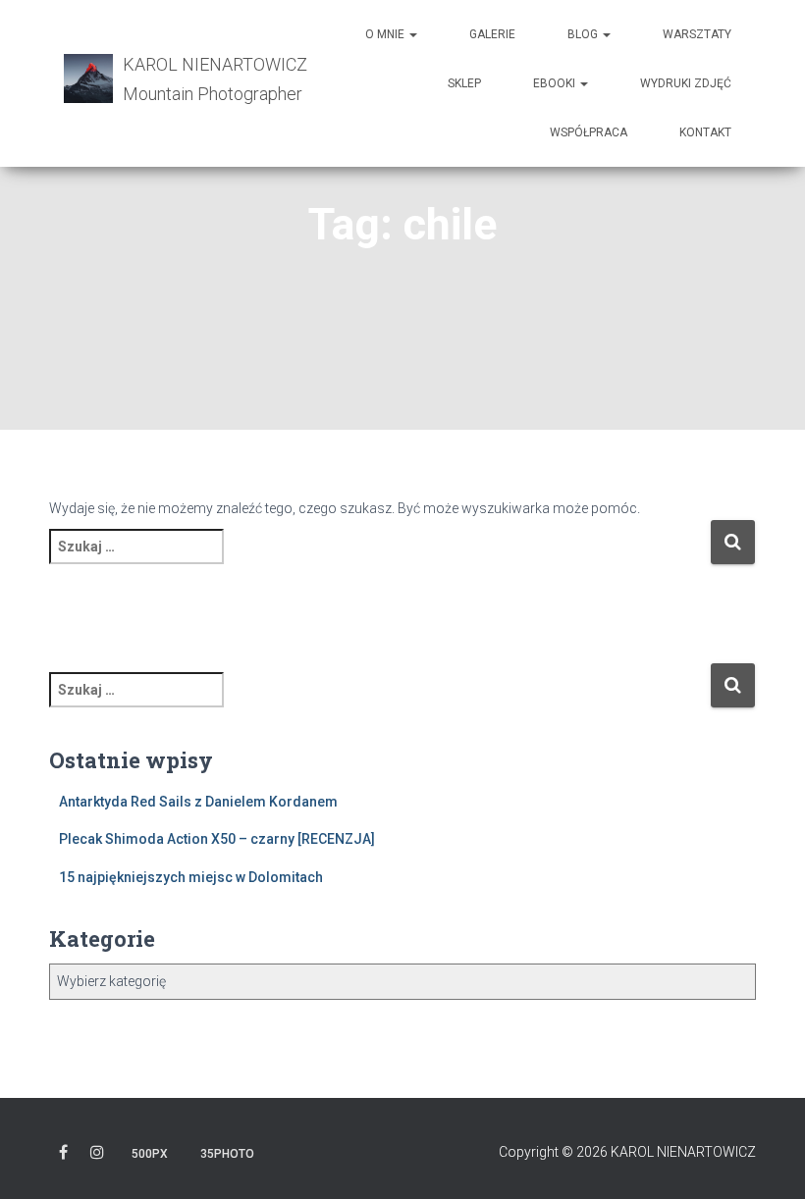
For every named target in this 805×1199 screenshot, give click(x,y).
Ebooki (555, 83)
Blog (584, 34)
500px (150, 1154)
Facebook (63, 1155)
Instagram (97, 1155)
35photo (227, 1154)
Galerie (492, 34)
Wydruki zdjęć (685, 83)
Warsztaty (697, 34)
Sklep (464, 83)
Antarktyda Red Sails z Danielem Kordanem (198, 801)
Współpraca (588, 132)
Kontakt (705, 132)
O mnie (386, 34)
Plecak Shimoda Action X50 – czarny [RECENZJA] (217, 839)
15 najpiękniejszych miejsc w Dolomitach (191, 877)
